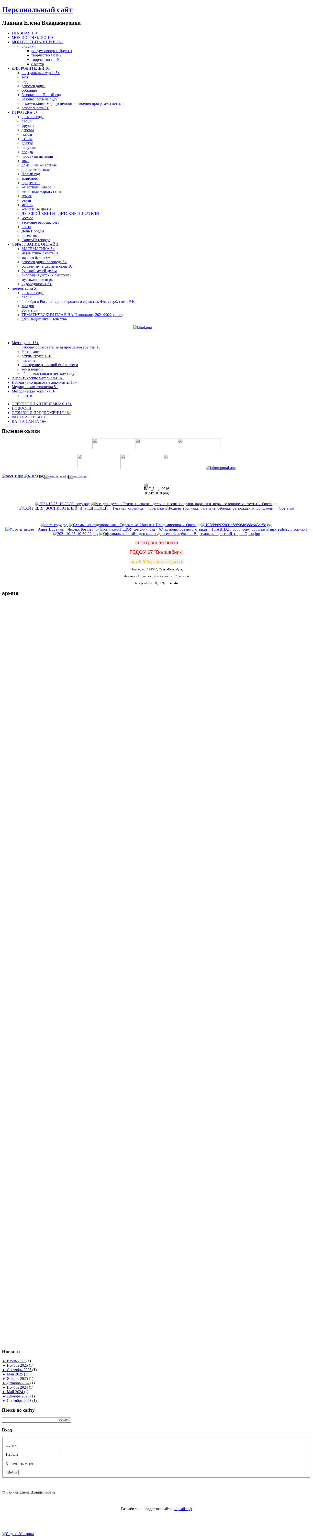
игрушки (29, 147)
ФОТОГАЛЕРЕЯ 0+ (28, 417)
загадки (28, 306)
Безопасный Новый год (41, 95)
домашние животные (39, 165)
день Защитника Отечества (44, 319)
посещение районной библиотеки (50, 365)
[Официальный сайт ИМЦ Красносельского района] (54, 525)
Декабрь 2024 (18, 1383)
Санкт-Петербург (36, 240)
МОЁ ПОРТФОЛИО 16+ (33, 37)
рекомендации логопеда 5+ (44, 262)
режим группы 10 (36, 356)
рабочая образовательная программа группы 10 (61, 347)
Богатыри (30, 310)
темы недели (32, 369)
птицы (27, 139)
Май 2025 (15, 1374)
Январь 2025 (18, 1378)
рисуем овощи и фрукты (51, 51)
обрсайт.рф (183, 1509)
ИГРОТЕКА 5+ (25, 112)
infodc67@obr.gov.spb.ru (156, 561)
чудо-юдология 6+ (37, 284)
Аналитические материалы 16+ (38, 378)
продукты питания (37, 156)
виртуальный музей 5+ (41, 73)
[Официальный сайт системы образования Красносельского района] (78, 476)
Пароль (12, 1454)
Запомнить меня (19, 1464)
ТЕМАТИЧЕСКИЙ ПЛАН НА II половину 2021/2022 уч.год (72, 315)
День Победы (33, 231)
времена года (33, 117)
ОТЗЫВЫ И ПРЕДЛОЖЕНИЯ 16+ (41, 413)
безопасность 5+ (35, 108)
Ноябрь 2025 (18, 1365)
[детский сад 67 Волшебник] (190, 529)
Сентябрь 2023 (19, 1400)
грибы (27, 134)
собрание (29, 90)
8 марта (37, 64)
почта (26, 227)
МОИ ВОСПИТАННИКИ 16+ (37, 42)
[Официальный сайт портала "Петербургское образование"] (57, 476)
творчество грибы (46, 59)
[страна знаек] (236, 525)
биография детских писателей (47, 275)
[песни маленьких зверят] (108, 529)
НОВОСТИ (21, 408)
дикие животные (36, 169)
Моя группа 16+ (25, 343)
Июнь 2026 (16, 1361)
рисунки (29, 46)
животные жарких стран (42, 191)
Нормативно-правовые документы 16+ (44, 382)
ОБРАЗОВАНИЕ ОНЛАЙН (35, 244)
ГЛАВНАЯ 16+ (25, 33)
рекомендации (33, 86)
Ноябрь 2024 (18, 1387)
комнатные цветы (36, 209)
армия (27, 196)
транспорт (30, 178)
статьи (27, 395)
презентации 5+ (25, 288)
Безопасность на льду (39, 99)
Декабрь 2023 (18, 1396)
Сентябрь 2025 (19, 1370)
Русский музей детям (39, 271)
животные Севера (36, 187)
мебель (27, 205)
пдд (25, 81)
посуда (27, 152)
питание (28, 360)
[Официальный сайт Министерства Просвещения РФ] (12, 476)
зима (25, 161)
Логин (11, 1445)
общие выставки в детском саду (48, 373)
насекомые (30, 235)
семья (26, 200)
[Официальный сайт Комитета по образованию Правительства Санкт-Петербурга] (33, 476)
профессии (31, 183)
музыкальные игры (38, 279)
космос (27, 218)
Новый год (31, 174)
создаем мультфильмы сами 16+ (48, 266)
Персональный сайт (37, 9)
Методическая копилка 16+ (34, 391)
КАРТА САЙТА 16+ (29, 421)
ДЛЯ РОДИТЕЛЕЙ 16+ (31, 68)
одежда (28, 143)
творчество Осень (46, 55)
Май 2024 (15, 1392)
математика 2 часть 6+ (40, 253)
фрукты (28, 125)
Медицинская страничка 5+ (35, 387)
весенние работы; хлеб (40, 222)
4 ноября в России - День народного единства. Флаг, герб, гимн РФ (78, 301)
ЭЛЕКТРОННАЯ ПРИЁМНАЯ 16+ (42, 404)
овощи (27, 121)
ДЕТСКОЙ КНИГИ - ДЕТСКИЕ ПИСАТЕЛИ (60, 213)
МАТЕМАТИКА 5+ (38, 249)
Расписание (31, 351)
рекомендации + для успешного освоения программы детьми (73, 103)
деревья (28, 130)
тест (25, 77)
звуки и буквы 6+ (36, 257)
